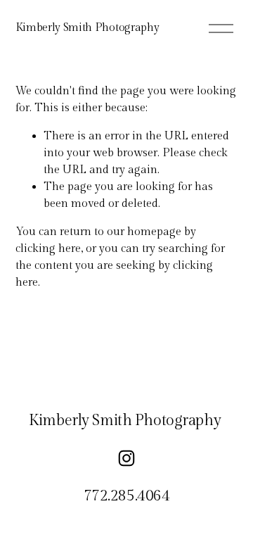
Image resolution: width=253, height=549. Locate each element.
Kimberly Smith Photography (87, 27)
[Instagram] (126, 458)
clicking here (48, 248)
